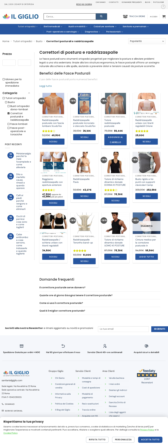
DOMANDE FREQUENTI (132, 2)
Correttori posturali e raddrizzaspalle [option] (19, 117)
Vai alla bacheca (116, 378)
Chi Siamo (59, 378)
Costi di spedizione (91, 387)
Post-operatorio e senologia (62, 31)
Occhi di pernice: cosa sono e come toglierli (21, 222)
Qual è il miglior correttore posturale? (62, 310)
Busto (39, 41)
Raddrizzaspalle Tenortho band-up (83, 241)
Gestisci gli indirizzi (118, 390)
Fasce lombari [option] (18, 124)
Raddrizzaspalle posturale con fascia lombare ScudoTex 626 (53, 125)
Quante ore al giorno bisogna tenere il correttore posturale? (76, 295)
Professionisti (113, 31)
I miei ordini (114, 384)
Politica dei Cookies (64, 403)
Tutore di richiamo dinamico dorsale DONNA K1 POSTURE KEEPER (115, 184)
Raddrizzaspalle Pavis (81, 180)
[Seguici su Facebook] (163, 7)
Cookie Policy (10, 433)
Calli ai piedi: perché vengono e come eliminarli (21, 202)
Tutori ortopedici (26, 26)
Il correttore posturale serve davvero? (62, 287)
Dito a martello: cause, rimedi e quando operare (20, 181)
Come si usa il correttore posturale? (61, 303)
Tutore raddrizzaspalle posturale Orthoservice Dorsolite (112, 126)
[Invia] (101, 16)
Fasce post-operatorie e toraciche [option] (18, 131)
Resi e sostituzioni (90, 403)
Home (5, 41)
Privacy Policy (147, 429)
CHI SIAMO (101, 2)
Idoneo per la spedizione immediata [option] (13, 82)
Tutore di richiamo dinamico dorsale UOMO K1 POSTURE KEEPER (114, 244)
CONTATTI (113, 2)
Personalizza (123, 439)
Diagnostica (91, 31)
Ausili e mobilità (76, 26)
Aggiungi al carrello (115, 140)
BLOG (147, 2)
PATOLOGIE (158, 2)
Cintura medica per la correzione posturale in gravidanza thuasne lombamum (145, 245)
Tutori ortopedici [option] (15, 98)
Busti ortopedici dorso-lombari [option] (20, 108)
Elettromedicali (52, 26)
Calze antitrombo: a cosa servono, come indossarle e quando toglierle (22, 244)
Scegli (53, 141)
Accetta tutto (150, 439)
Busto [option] (11, 102)
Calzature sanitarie (104, 26)
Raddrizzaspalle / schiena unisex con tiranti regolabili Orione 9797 (52, 244)
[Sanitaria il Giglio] (20, 16)
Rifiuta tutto (97, 439)
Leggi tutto (146, 256)
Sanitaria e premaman (135, 26)
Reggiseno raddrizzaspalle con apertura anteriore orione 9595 (52, 184)
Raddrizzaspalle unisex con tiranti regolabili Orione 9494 (144, 125)
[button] (153, 16)
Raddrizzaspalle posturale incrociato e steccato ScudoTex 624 (84, 125)
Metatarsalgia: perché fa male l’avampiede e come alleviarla (23, 160)
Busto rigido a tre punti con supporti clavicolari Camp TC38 (145, 184)
